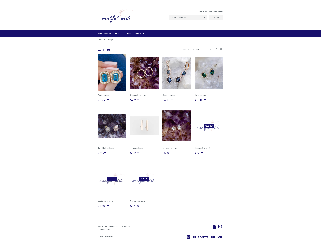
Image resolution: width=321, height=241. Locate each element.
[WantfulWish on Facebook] (215, 227)
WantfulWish (108, 237)
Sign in (201, 12)
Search (100, 226)
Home (100, 40)
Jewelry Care (125, 226)
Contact (139, 33)
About (118, 33)
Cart (218, 17)
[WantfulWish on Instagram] (220, 227)
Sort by (186, 49)
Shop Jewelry (104, 33)
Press (128, 33)
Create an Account (215, 12)
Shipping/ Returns (111, 226)
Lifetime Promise (104, 230)
